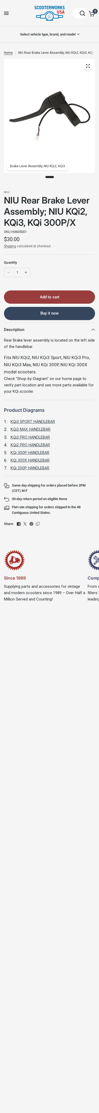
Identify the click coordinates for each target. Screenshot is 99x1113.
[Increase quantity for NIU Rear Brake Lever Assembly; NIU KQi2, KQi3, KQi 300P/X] (26, 272)
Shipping (10, 246)
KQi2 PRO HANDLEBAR (30, 445)
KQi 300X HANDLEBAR (30, 460)
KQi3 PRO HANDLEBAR (30, 437)
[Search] (80, 13)
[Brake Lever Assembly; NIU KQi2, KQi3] (88, 66)
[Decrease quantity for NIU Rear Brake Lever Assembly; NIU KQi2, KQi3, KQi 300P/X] (8, 272)
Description (14, 329)
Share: (9, 524)
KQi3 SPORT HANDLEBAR (33, 421)
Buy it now (49, 313)
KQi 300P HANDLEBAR (30, 452)
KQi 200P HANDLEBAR (30, 468)
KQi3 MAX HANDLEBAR (30, 429)
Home (8, 53)
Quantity (10, 262)
